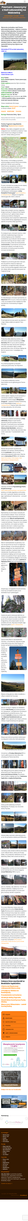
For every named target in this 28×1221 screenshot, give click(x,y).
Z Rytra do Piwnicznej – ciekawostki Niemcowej (10, 987)
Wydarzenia (6, 1156)
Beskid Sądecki (14, 106)
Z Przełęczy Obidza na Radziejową (10, 992)
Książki (4, 1159)
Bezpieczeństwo (10, 1022)
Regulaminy (6, 1184)
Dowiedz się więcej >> (6, 1205)
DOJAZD (3, 111)
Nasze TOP (6, 1158)
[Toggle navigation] (25, 1)
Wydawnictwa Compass (16, 126)
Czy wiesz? (5, 1176)
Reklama (5, 1190)
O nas (4, 1182)
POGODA (18, 111)
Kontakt (5, 1187)
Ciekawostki (9, 1029)
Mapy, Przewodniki (11, 1033)
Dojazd (7, 1014)
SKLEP (13, 108)
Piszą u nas (6, 1180)
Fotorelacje (6, 1163)
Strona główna (8, 16)
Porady (5, 1174)
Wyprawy (16, 16)
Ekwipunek (8, 1018)
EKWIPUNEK (10, 111)
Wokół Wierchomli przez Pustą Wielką (13, 1001)
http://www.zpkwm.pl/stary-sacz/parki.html (13, 490)
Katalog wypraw (7, 1169)
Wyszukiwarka (6, 1171)
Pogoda (7, 1025)
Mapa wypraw (6, 1167)
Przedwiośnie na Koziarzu (11, 995)
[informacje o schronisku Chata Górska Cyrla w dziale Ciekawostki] (12, 941)
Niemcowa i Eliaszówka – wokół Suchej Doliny (13, 1005)
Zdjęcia (7, 1037)
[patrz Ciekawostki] (17, 624)
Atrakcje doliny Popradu (11, 997)
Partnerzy (5, 1185)
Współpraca (6, 1189)
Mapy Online (6, 1172)
